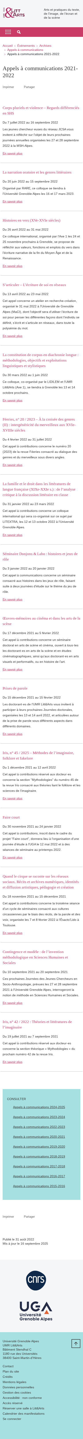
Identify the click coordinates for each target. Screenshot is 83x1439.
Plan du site (11, 1371)
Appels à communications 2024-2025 (39, 1107)
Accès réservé (13, 1403)
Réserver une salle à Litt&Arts (23, 1408)
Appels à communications (25, 50)
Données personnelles (18, 1387)
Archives (45, 45)
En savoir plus (12, 153)
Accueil (8, 45)
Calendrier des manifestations (23, 1413)
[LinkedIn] (6, 1429)
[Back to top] (75, 1343)
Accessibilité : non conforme (22, 1398)
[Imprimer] (19, 87)
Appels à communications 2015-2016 (39, 1186)
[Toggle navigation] (8, 32)
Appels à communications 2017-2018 (39, 1166)
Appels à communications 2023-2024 (39, 1117)
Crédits (8, 1376)
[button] (19, 32)
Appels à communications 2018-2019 (39, 1156)
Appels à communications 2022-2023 (39, 1127)
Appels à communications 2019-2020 (39, 1146)
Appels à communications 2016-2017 (39, 1176)
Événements (26, 45)
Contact (8, 1366)
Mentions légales (14, 1382)
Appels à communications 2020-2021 (39, 1136)
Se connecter (12, 1419)
